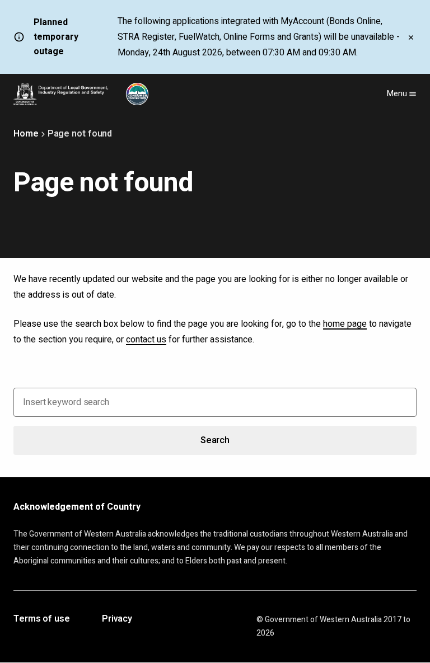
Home (26, 133)
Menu (398, 94)
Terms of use (41, 619)
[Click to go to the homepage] (80, 94)
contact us (146, 339)
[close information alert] (411, 37)
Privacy (117, 619)
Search (215, 440)
